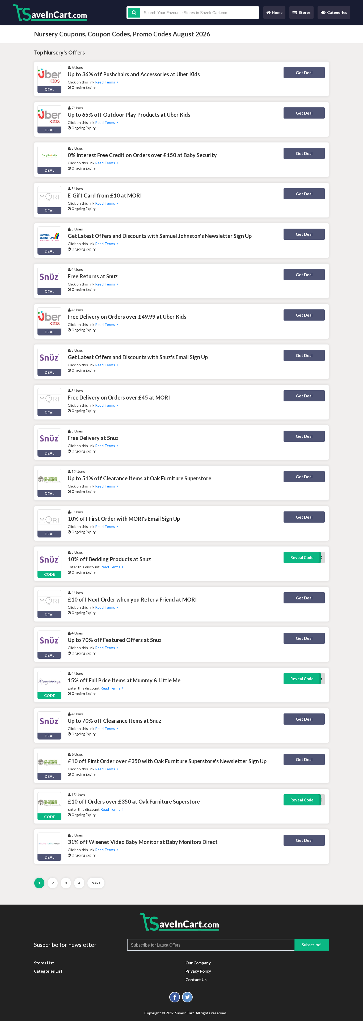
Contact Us (195, 979)
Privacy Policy (198, 971)
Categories (337, 12)
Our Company (198, 962)
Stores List (44, 962)
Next (95, 883)
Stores (305, 12)
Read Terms (106, 82)
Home (274, 13)
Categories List (48, 971)
